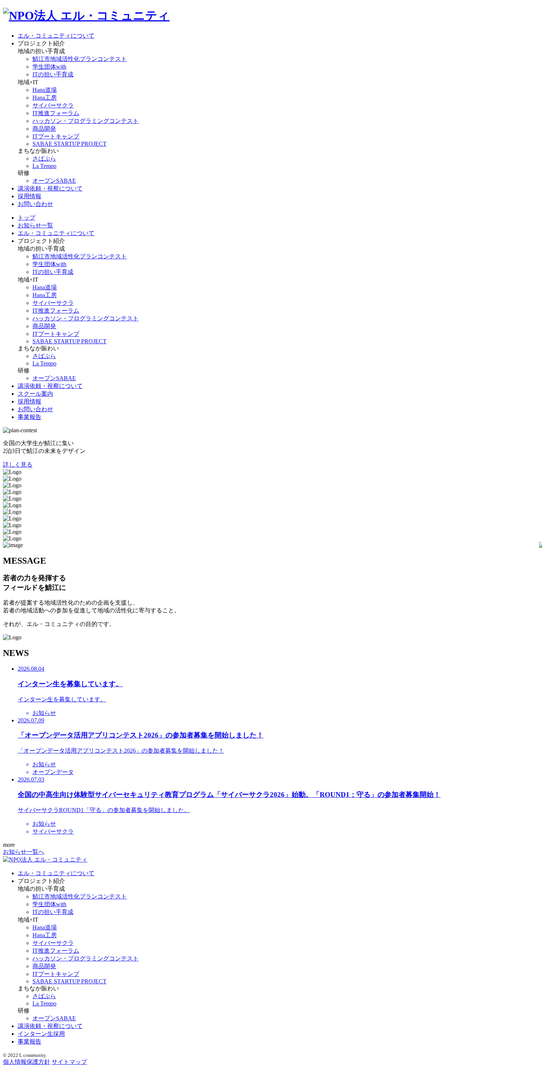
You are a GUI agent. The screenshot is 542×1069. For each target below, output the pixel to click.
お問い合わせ (35, 204)
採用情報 (29, 196)
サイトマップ (69, 1062)
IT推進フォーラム (55, 113)
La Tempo (44, 166)
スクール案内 (35, 394)
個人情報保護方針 (26, 1062)
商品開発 (44, 129)
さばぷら (44, 158)
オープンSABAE (54, 181)
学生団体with (49, 66)
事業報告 (29, 417)
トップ (26, 217)
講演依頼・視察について (50, 188)
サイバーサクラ (53, 105)
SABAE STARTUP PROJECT (69, 144)
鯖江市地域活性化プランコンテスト (79, 59)
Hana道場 (44, 90)
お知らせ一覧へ (23, 852)
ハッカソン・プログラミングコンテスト (85, 121)
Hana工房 (44, 97)
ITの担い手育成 (52, 74)
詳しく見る (17, 464)
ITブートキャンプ (55, 136)
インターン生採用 (41, 1034)
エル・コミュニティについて (56, 35)
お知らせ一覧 (35, 225)
